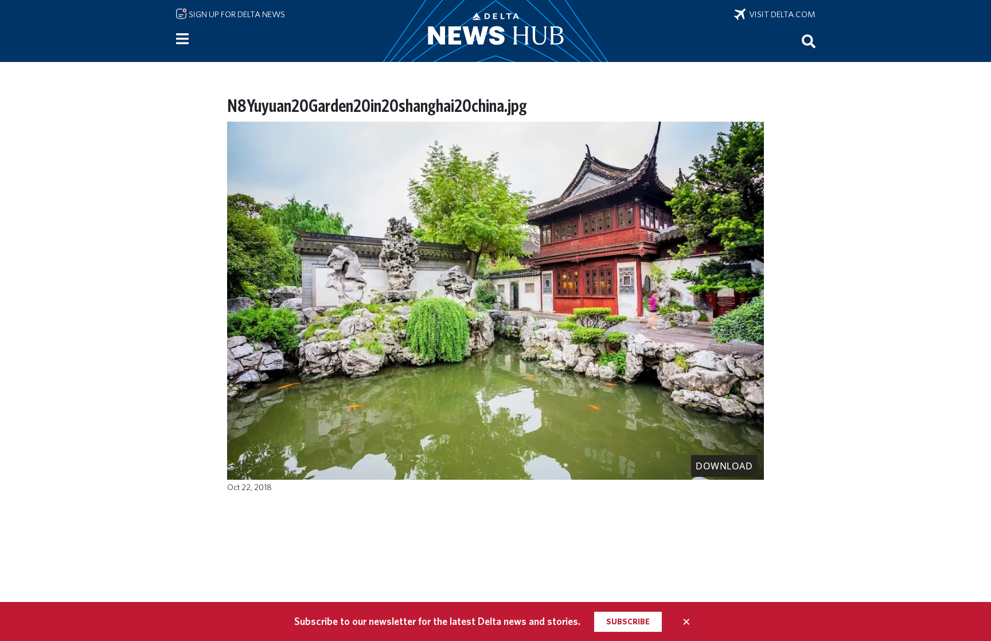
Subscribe (628, 621)
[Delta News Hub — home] (495, 31)
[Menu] (182, 39)
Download (724, 466)
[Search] (809, 40)
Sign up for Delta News (236, 14)
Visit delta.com (781, 14)
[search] (809, 40)
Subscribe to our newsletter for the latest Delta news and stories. (437, 621)
